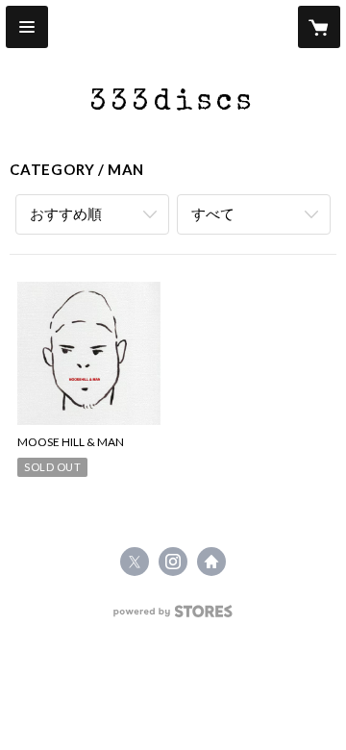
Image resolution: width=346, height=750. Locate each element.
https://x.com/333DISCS (134, 561)
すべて (213, 213)
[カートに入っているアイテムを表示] (319, 27)
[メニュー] (27, 27)
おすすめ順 (66, 213)
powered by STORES (173, 616)
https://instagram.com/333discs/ (173, 561)
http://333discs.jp (211, 561)
